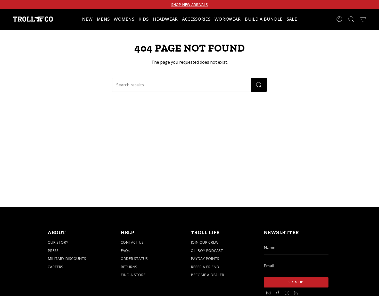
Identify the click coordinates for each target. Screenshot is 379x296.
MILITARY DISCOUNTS (67, 258)
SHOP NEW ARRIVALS (189, 4)
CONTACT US (132, 242)
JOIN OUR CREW (204, 242)
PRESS (53, 250)
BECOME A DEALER (207, 274)
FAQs (125, 250)
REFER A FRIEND (205, 266)
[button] (103, 19)
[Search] (259, 85)
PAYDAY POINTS (205, 258)
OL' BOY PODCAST (207, 250)
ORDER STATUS (134, 258)
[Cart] (363, 19)
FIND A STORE (133, 274)
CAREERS (55, 266)
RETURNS (129, 266)
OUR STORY (58, 242)
